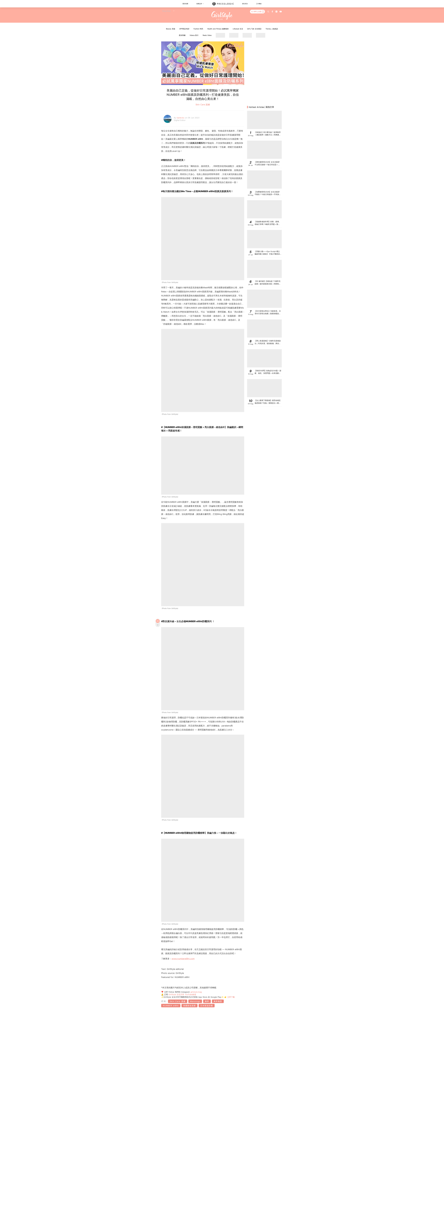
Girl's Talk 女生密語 (254, 29)
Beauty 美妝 (170, 29)
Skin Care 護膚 (203, 104)
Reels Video (207, 35)
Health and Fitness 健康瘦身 (218, 29)
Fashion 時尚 (198, 29)
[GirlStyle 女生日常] (222, 15)
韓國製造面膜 (189, 1005)
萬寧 (207, 1001)
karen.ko (181, 118)
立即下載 (231, 997)
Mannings (195, 1001)
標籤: (164, 1001)
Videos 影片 (194, 35)
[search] (268, 12)
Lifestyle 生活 (238, 29)
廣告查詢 (245, 4)
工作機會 (259, 4)
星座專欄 (182, 35)
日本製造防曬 (206, 1005)
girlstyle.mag (196, 992)
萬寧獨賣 (218, 1001)
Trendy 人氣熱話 (272, 29)
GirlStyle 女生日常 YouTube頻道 (182, 994)
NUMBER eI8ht (171, 1005)
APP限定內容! (184, 29)
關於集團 (185, 4)
